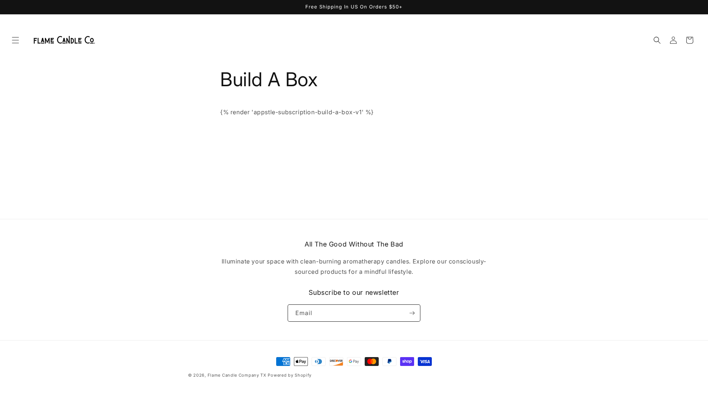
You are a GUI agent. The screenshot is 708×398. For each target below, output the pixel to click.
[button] (15, 40)
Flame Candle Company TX (237, 375)
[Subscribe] (412, 313)
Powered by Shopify (290, 375)
